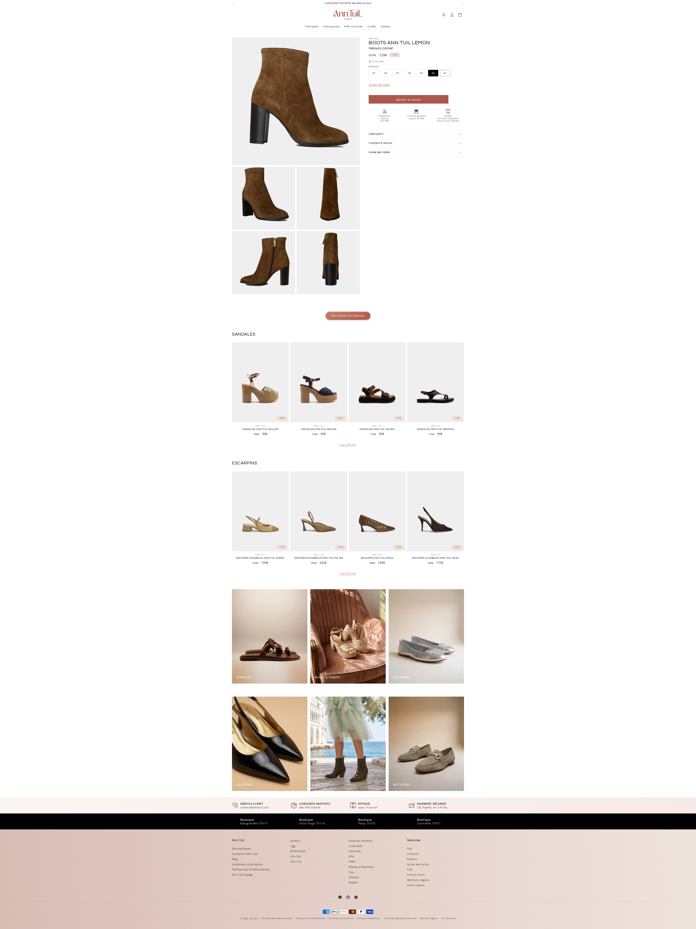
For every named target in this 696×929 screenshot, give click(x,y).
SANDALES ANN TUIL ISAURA (377, 429)
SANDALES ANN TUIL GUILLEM (260, 429)
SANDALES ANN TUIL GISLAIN (319, 429)
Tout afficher (348, 444)
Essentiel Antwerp (360, 840)
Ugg (292, 846)
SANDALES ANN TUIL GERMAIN (435, 429)
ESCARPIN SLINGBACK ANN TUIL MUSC (435, 558)
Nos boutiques (241, 848)
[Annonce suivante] (463, 3)
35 (375, 73)
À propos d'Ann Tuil (245, 854)
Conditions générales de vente (400, 918)
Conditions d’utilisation (340, 918)
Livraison (413, 854)
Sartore (295, 840)
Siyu (351, 872)
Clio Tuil (295, 856)
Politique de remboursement (251, 869)
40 (433, 73)
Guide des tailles (418, 864)
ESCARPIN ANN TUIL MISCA (377, 558)
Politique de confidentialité (310, 918)
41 (445, 73)
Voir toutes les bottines (348, 315)
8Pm (351, 856)
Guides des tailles (379, 85)
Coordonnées (448, 918)
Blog (235, 859)
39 (423, 73)
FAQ (409, 848)
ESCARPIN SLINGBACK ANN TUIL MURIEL (260, 558)
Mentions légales (418, 880)
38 (411, 73)
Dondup (354, 877)
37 (399, 73)
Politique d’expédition (368, 918)
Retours (412, 859)
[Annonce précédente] (233, 3)
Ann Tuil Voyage (242, 874)
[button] (444, 15)
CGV (409, 869)
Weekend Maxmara (361, 867)
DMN (352, 861)
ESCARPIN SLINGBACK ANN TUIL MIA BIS (319, 558)
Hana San (355, 851)
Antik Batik (356, 846)
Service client (416, 874)
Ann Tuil (295, 861)
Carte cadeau (415, 885)
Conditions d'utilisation (247, 864)
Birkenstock (298, 851)
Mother (353, 882)
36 (387, 73)
